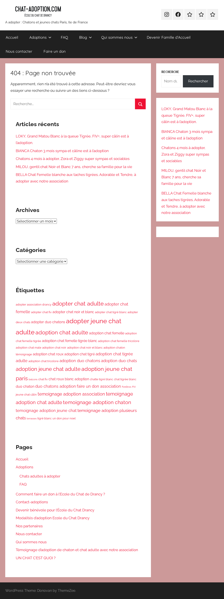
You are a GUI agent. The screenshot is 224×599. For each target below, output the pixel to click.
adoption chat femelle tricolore (118, 341)
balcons (33, 379)
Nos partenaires (29, 526)
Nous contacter (19, 51)
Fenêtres (126, 386)
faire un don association (99, 386)
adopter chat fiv (41, 312)
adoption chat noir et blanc (85, 347)
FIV (134, 386)
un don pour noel (64, 418)
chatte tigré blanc (101, 379)
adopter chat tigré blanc (111, 312)
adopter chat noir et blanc (73, 312)
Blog (83, 37)
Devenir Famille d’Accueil (169, 37)
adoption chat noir (54, 347)
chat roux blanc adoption (69, 379)
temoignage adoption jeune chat (46, 410)
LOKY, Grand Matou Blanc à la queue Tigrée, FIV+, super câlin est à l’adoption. (186, 115)
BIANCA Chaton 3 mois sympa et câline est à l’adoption (62, 151)
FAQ (64, 37)
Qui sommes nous (117, 37)
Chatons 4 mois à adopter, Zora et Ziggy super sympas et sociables (73, 158)
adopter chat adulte (78, 303)
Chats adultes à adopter (39, 476)
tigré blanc (44, 418)
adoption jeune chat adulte (48, 369)
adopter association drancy (33, 304)
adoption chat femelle (106, 333)
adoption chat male (28, 347)
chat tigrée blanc (125, 379)
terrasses (32, 418)
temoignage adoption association (71, 394)
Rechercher (198, 81)
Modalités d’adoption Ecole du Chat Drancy (52, 518)
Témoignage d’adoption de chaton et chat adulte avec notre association (77, 550)
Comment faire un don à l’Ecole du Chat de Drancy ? (61, 494)
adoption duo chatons (80, 360)
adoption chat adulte (61, 332)
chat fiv (43, 379)
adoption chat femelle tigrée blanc (69, 341)
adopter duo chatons (48, 322)
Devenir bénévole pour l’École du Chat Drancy (55, 510)
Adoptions (38, 37)
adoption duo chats (119, 360)
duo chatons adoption (55, 386)
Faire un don (55, 51)
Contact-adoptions (32, 502)
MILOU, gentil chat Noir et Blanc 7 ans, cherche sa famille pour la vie (74, 167)
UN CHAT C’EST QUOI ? (36, 558)
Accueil (12, 37)
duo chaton (25, 386)
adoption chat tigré (79, 354)
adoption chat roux (48, 354)
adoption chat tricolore (43, 361)
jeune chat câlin (26, 394)
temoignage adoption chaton (97, 402)
